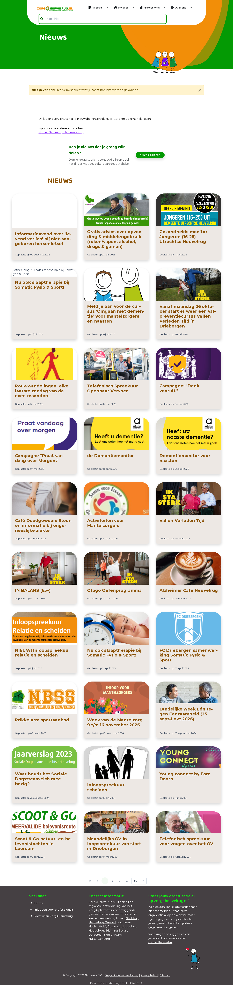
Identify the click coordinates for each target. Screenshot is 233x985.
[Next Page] (119, 880)
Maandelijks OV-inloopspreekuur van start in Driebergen (114, 843)
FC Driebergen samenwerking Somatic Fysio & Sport (188, 655)
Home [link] (38, 903)
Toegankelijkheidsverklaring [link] (121, 975)
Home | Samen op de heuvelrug (61, 132)
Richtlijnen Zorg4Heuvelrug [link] (53, 916)
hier (151, 911)
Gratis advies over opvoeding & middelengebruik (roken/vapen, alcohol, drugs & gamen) (115, 239)
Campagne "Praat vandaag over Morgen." (39, 458)
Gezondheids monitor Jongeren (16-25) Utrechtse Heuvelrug (183, 236)
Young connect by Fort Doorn (184, 776)
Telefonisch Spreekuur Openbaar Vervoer (112, 388)
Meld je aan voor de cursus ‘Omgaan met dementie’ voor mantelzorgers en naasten (115, 313)
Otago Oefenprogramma (114, 590)
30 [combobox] (135, 880)
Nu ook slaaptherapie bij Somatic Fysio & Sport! (42, 285)
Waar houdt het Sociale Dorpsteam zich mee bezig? (41, 778)
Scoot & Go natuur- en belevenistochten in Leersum (43, 843)
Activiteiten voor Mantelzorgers (105, 523)
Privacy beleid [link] (149, 975)
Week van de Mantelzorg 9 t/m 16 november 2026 (115, 722)
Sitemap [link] (165, 975)
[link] (51, 8)
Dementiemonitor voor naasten (184, 458)
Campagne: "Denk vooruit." (179, 388)
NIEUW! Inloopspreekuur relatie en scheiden (42, 653)
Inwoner (123, 8)
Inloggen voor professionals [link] (54, 909)
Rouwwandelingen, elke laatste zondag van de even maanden (41, 391)
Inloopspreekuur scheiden (105, 787)
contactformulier (160, 942)
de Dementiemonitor (110, 455)
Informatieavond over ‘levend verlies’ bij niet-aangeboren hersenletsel (43, 238)
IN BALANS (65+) (33, 590)
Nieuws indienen (150, 155)
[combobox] (103, 19)
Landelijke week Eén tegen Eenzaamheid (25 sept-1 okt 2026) (186, 714)
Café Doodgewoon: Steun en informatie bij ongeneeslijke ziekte (43, 525)
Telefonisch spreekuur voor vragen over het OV (186, 841)
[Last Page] (127, 880)
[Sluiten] (200, 90)
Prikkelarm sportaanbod (42, 719)
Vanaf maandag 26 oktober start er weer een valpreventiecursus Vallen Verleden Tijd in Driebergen (187, 316)
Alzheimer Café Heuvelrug (188, 590)
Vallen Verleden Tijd (182, 520)
